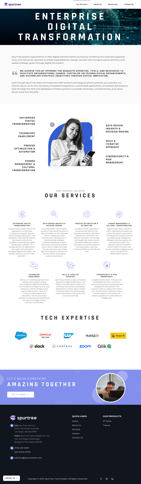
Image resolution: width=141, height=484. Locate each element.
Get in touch (19, 394)
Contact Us (77, 438)
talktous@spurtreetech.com (28, 458)
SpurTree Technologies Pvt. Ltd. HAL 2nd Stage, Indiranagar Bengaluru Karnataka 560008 (32, 439)
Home (75, 421)
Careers (75, 433)
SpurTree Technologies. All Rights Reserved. (66, 479)
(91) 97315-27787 (22, 452)
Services (76, 429)
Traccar (106, 425)
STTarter (107, 421)
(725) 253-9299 (21, 448)
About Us (76, 425)
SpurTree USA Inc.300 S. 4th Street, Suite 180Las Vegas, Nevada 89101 (26, 428)
